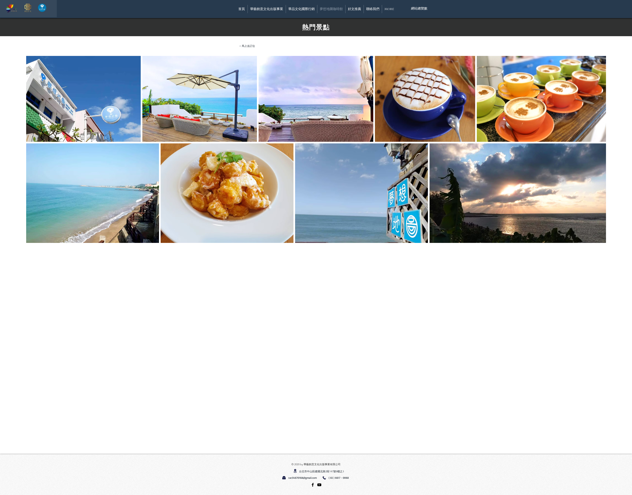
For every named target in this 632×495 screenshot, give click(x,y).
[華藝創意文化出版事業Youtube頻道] (319, 484)
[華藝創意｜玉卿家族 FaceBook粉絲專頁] (312, 484)
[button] (373, 9)
